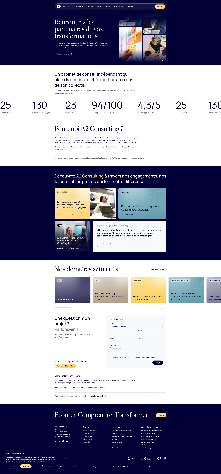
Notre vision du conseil (64, 54)
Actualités (130, 7)
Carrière (107, 7)
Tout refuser (12, 466)
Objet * (112, 323)
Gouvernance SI (117, 442)
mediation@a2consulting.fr (95, 387)
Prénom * (140, 331)
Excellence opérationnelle (149, 439)
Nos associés (87, 436)
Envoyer (159, 363)
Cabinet (98, 7)
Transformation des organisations (151, 431)
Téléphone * (141, 338)
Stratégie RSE (87, 433)
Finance (114, 433)
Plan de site (162, 467)
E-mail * (112, 338)
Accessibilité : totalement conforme (129, 467)
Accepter (26, 466)
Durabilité (115, 448)
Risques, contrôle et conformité (122, 436)
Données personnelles (108, 467)
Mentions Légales (92, 467)
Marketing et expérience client (121, 431)
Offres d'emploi (88, 439)
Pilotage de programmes (148, 433)
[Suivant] (161, 245)
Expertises (79, 7)
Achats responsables (119, 445)
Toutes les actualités (157, 269)
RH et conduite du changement (150, 436)
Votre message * (115, 345)
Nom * (111, 331)
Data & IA (143, 445)
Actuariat (115, 439)
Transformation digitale (148, 442)
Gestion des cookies (150, 467)
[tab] (56, 307)
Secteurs (90, 7)
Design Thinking (146, 448)
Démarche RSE (118, 7)
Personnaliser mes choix (50, 466)
